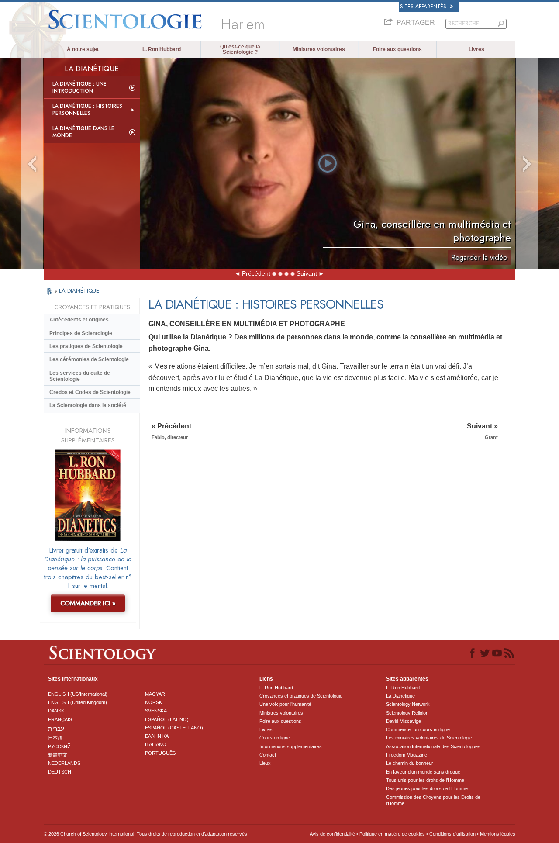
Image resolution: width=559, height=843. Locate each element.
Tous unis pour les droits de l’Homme (425, 780)
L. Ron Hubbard (161, 49)
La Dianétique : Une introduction (79, 87)
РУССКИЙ (59, 746)
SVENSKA (156, 710)
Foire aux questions (397, 49)
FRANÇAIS (60, 719)
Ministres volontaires (319, 49)
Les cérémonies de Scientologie (89, 359)
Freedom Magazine (406, 754)
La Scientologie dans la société (87, 405)
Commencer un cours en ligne (418, 729)
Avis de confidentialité (332, 833)
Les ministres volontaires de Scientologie (429, 737)
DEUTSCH (59, 771)
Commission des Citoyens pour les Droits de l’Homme (433, 800)
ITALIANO (155, 744)
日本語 (55, 737)
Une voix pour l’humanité (285, 704)
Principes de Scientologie (80, 333)
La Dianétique (400, 695)
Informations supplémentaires (290, 746)
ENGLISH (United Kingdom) (77, 702)
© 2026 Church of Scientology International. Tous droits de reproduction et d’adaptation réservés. (146, 833)
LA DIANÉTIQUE (79, 291)
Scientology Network (408, 704)
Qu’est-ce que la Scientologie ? (240, 49)
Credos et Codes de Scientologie (90, 392)
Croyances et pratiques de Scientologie (300, 695)
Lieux (265, 763)
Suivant (307, 273)
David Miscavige (403, 721)
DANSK (56, 710)
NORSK (153, 702)
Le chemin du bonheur (409, 763)
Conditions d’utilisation (452, 833)
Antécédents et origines (79, 320)
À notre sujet (83, 49)
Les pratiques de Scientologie (86, 346)
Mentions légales (497, 833)
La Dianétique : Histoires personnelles (87, 109)
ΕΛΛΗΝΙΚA (157, 736)
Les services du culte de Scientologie (79, 376)
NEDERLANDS (64, 763)
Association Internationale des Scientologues (433, 746)
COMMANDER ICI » (88, 603)
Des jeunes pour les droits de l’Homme (427, 788)
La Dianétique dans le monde (83, 131)
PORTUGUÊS (160, 753)
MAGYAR (155, 694)
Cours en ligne (274, 737)
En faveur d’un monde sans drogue (423, 771)
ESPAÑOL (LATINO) (167, 719)
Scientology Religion (407, 712)
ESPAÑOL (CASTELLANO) (174, 727)
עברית (56, 728)
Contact (267, 754)
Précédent (256, 273)
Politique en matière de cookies (392, 833)
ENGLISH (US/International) (77, 694)
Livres (476, 49)
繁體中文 (57, 754)
